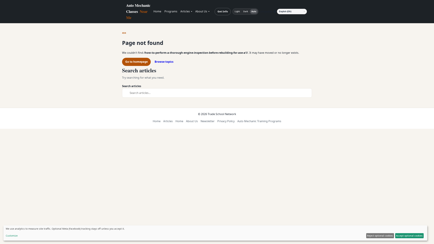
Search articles (131, 86)
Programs (170, 11)
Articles (185, 11)
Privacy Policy (226, 121)
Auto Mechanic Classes (138, 11)
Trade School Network (222, 114)
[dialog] (215, 233)
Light (237, 11)
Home (157, 11)
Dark (245, 11)
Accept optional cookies (409, 235)
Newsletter (208, 121)
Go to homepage (136, 62)
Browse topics (164, 62)
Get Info (223, 11)
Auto (253, 11)
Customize (12, 235)
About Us (201, 11)
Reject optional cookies (380, 235)
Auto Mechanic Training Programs (259, 121)
